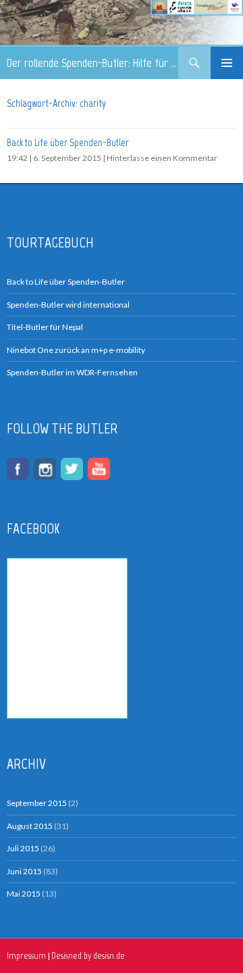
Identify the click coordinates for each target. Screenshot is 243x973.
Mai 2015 (23, 893)
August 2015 (30, 826)
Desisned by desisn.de (88, 956)
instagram (45, 469)
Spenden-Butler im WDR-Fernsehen (72, 372)
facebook (18, 469)
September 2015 (37, 803)
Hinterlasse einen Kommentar (162, 158)
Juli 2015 (23, 848)
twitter (72, 469)
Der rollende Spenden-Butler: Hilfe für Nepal (92, 62)
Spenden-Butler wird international (68, 305)
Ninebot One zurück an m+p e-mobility (76, 350)
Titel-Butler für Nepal (45, 327)
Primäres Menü (227, 63)
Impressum (26, 956)
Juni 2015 (24, 871)
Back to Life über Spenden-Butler (68, 143)
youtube (99, 469)
